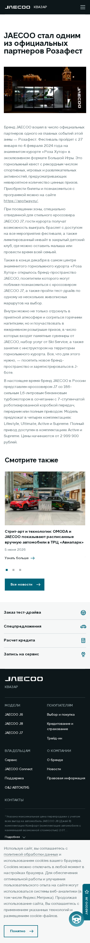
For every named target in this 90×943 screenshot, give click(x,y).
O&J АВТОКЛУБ (17, 787)
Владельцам (17, 751)
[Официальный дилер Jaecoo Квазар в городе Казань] (17, 7)
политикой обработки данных (31, 855)
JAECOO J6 (14, 714)
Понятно (17, 931)
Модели (12, 705)
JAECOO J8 (14, 723)
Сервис (11, 760)
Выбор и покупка (61, 714)
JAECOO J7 (14, 733)
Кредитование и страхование (60, 726)
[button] (7, 570)
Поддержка (14, 778)
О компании (59, 751)
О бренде (55, 760)
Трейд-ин (54, 738)
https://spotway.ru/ (21, 201)
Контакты (14, 800)
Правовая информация (66, 778)
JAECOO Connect (18, 769)
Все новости (21, 584)
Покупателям (60, 705)
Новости (54, 769)
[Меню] (83, 7)
